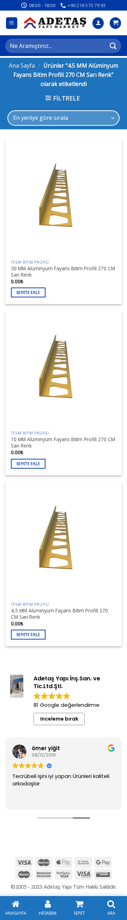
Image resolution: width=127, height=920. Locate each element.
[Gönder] (113, 46)
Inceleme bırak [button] (59, 718)
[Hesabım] (98, 23)
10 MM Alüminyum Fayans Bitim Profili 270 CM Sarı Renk (63, 442)
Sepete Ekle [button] (28, 292)
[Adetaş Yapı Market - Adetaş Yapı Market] (55, 23)
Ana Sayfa (22, 65)
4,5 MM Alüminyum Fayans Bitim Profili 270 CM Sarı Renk (59, 613)
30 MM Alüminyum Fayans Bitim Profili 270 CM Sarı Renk (63, 271)
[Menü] (12, 23)
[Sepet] (115, 23)
